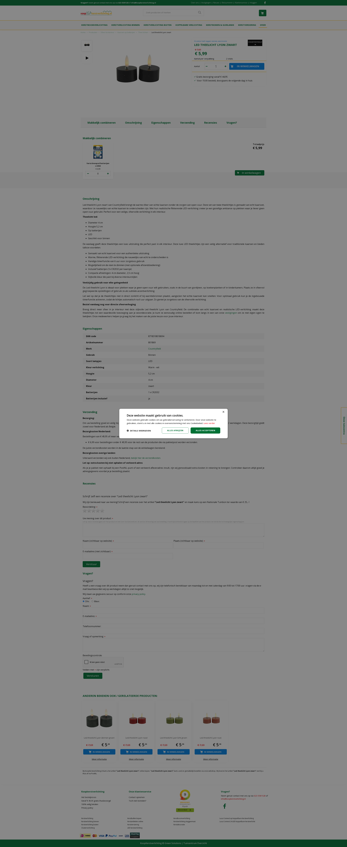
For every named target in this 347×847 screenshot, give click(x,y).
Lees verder (209, 423)
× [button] (223, 412)
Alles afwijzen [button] (175, 430)
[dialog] (173, 423)
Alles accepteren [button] (205, 430)
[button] (139, 430)
